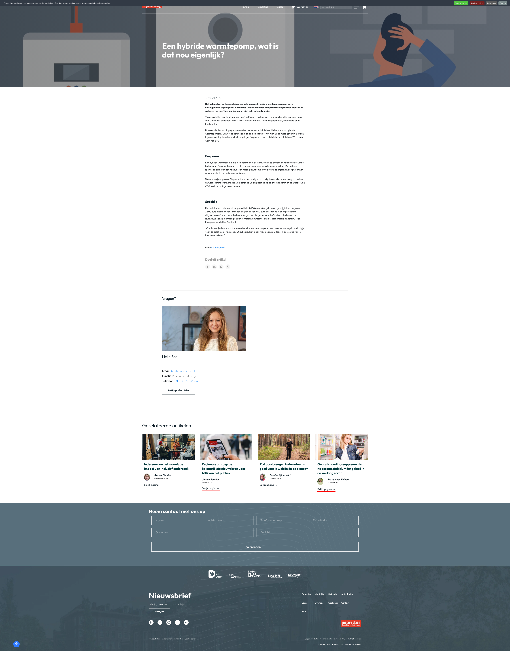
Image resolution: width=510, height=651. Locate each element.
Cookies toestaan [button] (461, 3)
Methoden (333, 594)
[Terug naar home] (152, 7)
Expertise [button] (263, 6)
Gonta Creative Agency (351, 644)
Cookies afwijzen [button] (477, 3)
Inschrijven (159, 611)
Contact (345, 602)
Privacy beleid (154, 639)
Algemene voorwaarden (172, 639)
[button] (356, 7)
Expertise (306, 594)
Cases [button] (280, 6)
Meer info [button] (503, 3)
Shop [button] (246, 6)
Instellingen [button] (491, 3)
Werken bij (333, 602)
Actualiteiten (347, 594)
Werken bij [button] (302, 6)
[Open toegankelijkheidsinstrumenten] (16, 644)
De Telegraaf (217, 247)
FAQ (303, 611)
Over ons (319, 602)
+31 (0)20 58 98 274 (186, 381)
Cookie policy (190, 639)
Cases (304, 602)
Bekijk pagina (151, 484)
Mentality (319, 594)
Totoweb (333, 644)
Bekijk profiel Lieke (178, 390)
